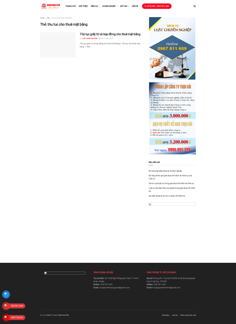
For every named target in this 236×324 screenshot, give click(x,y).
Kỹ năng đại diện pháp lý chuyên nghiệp (165, 171)
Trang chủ (70, 6)
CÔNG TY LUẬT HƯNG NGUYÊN (57, 315)
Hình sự (94, 6)
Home (42, 18)
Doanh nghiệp (109, 6)
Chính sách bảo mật (188, 315)
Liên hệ (135, 6)
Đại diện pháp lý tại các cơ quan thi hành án (167, 196)
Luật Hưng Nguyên (89, 38)
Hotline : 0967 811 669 (158, 6)
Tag (48, 18)
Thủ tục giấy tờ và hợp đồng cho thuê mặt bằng (110, 34)
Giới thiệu (83, 6)
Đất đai (123, 6)
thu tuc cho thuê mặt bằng (62, 18)
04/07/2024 (104, 38)
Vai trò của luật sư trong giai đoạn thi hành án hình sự (171, 183)
